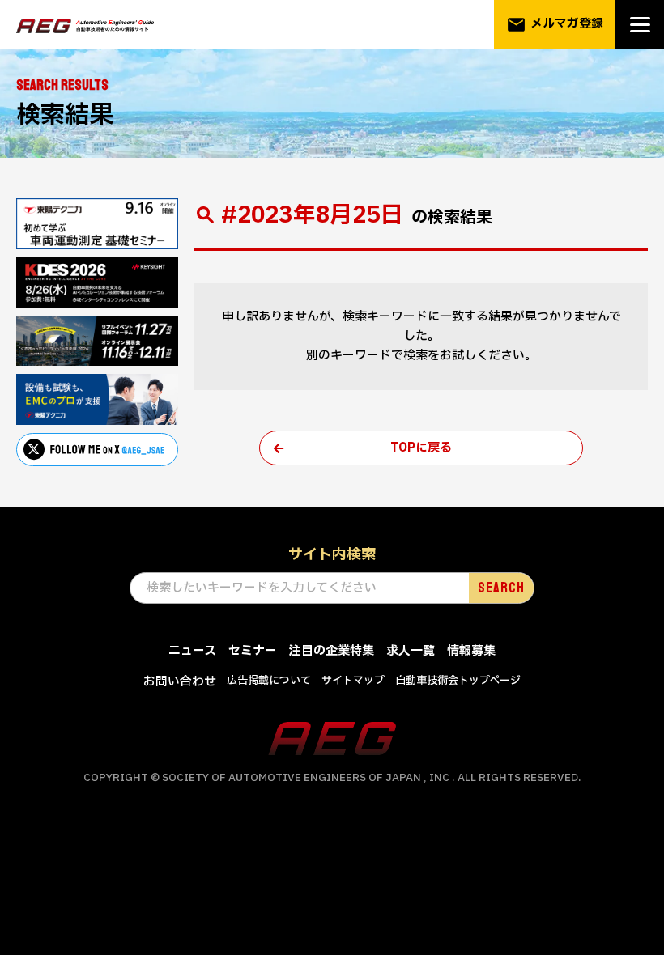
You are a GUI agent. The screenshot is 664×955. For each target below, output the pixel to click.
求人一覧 (410, 651)
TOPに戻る (421, 448)
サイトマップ (353, 681)
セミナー (252, 651)
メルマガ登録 (554, 25)
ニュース (192, 651)
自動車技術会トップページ (458, 681)
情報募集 (471, 651)
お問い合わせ (179, 682)
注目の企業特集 (331, 651)
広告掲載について (269, 681)
